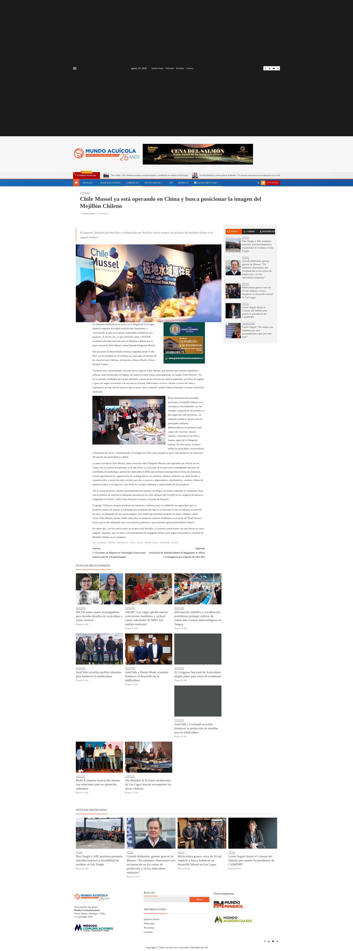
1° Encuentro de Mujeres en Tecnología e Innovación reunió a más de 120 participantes (119, 552)
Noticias (87, 183)
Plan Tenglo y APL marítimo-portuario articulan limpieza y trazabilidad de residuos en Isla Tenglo (149, 175)
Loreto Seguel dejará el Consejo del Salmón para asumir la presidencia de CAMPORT (251, 860)
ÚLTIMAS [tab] (233, 231)
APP (171, 183)
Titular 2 (245, 283)
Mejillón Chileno (151, 542)
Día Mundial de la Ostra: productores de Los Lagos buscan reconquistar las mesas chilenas (148, 784)
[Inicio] (76, 183)
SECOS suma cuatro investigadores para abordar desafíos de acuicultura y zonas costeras (99, 616)
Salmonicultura (248, 323)
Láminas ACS (132, 183)
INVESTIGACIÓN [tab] (268, 231)
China (132, 542)
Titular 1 (245, 257)
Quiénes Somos (158, 68)
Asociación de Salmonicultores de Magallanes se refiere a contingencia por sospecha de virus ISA (177, 552)
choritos (140, 542)
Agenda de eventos (110, 183)
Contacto (189, 68)
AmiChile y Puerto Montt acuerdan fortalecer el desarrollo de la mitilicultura (146, 676)
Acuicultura (85, 192)
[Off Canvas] (74, 68)
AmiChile (111, 542)
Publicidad (170, 68)
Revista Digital (153, 183)
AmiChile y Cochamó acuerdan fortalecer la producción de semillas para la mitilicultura (196, 728)
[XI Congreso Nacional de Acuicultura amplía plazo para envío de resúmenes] (197, 649)
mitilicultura (164, 542)
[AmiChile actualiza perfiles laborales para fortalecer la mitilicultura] (99, 649)
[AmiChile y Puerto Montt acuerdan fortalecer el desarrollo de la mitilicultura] (148, 649)
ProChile (174, 542)
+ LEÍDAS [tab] (250, 231)
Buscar (149, 892)
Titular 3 (245, 237)
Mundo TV (183, 183)
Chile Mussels (122, 542)
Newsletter (180, 68)
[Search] (258, 183)
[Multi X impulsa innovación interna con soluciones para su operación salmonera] (99, 757)
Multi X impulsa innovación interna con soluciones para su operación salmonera (98, 784)
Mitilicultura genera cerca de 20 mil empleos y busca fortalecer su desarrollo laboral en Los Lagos (200, 860)
